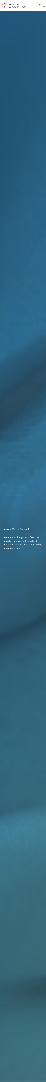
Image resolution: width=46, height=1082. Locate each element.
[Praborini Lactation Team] (13, 5)
